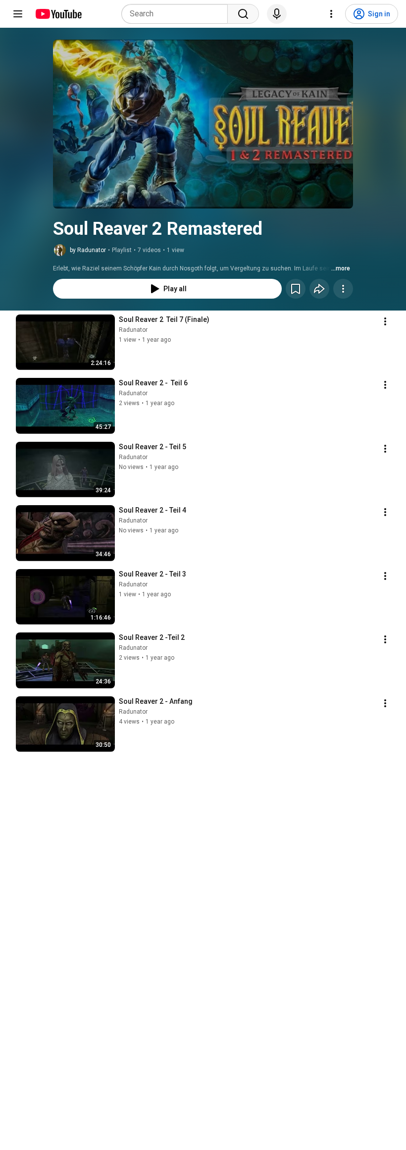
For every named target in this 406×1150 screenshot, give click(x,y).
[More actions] (343, 289)
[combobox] (177, 14)
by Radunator (88, 250)
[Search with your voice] (277, 14)
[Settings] (331, 14)
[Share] (319, 289)
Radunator (133, 329)
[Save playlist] (295, 289)
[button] (203, 124)
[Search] (243, 14)
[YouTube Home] (58, 14)
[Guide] (18, 14)
